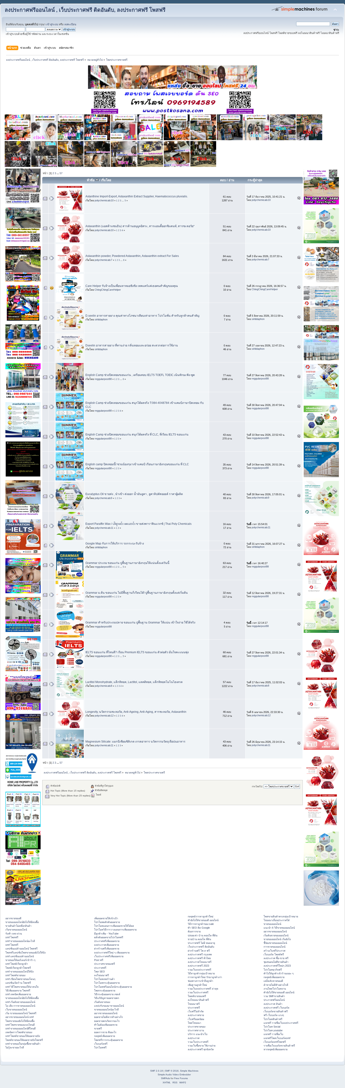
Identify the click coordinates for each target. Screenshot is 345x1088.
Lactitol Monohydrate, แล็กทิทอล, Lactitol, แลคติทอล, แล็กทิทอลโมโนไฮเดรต (134, 682)
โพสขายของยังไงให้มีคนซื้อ (19, 1021)
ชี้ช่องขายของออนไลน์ (275, 943)
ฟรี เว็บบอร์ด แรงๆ (274, 1015)
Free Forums (181, 1078)
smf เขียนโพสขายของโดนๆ (20, 979)
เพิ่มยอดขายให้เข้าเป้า (106, 918)
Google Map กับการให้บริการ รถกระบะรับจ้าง (114, 543)
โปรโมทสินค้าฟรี (273, 1019)
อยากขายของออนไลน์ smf (19, 1017)
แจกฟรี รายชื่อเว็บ (273, 1034)
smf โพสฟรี (11, 937)
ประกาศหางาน (196, 1030)
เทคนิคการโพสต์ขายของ (18, 1032)
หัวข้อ (91, 180)
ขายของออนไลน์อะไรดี (106, 1009)
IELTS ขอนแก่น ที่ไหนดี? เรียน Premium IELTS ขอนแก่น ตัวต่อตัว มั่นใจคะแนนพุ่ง (137, 652)
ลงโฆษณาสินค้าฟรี (198, 999)
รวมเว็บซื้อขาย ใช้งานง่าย (201, 1045)
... (58, 173)
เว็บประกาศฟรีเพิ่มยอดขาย (108, 956)
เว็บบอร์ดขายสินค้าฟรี (276, 1011)
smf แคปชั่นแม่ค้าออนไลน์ (19, 956)
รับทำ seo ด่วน (13, 933)
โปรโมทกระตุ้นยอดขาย (107, 982)
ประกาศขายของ (196, 1026)
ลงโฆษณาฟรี (101, 975)
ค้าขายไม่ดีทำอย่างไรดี (276, 984)
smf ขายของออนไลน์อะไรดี (20, 941)
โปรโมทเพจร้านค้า (104, 979)
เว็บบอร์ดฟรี (100, 1043)
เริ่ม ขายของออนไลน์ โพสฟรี (20, 1013)
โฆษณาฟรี (194, 1003)
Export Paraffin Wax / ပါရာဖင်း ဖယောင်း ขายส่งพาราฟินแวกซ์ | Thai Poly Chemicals (138, 523)
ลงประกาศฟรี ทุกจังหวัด (201, 1049)
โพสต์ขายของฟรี (197, 996)
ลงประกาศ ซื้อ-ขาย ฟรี (276, 958)
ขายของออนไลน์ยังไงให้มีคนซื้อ (22, 922)
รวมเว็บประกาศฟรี (198, 992)
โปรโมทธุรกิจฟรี (273, 969)
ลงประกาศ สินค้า (273, 1003)
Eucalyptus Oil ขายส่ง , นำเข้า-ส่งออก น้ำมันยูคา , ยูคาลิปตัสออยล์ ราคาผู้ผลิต (134, 494)
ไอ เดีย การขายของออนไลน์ (20, 1005)
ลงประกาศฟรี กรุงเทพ (200, 954)
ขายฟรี (98, 1028)
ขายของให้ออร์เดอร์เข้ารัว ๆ (20, 960)
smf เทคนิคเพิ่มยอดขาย (18, 994)
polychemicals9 (103, 498)
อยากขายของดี (13, 918)
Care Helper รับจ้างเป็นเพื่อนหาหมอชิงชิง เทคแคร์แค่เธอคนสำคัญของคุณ (131, 286)
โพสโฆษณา (194, 1022)
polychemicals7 (103, 260)
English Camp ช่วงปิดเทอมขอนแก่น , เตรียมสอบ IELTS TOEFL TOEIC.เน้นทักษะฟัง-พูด (140, 375)
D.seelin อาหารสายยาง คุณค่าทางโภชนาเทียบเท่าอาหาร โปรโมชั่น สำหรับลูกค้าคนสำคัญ (142, 315)
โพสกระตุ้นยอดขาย (104, 990)
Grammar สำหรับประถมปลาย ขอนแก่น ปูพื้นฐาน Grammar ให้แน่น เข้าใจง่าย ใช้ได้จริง (140, 622)
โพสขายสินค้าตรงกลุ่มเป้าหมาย (281, 916)
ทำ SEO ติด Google (199, 927)
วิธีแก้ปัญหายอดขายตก (106, 998)
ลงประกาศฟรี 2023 (198, 965)
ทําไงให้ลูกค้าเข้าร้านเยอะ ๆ (279, 973)
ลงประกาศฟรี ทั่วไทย (199, 958)
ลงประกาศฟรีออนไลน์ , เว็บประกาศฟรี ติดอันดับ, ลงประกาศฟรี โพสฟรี (85, 10)
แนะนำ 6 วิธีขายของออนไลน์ (279, 927)
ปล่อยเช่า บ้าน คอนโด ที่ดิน (202, 935)
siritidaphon (101, 319)
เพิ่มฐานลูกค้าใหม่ (197, 984)
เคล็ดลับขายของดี (273, 980)
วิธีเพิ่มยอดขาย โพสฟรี (17, 990)
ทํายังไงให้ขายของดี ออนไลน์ (203, 920)
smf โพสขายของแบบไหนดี (20, 1024)
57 (61, 173)
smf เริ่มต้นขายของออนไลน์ (20, 1002)
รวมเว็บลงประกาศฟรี (199, 969)
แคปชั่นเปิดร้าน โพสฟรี (18, 982)
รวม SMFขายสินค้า (274, 996)
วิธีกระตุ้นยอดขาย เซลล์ (107, 994)
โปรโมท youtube (273, 1030)
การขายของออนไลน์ (274, 946)
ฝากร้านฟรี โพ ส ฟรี (199, 950)
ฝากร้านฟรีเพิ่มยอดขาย (106, 948)
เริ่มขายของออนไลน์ (16, 929)
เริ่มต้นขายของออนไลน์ (276, 935)
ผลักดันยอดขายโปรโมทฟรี (108, 937)
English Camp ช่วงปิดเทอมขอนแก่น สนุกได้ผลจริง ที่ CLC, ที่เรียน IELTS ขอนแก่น (136, 434)
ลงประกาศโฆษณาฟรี (199, 961)
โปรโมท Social (272, 1026)
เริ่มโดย (106, 180)
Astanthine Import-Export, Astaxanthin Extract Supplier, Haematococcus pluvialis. (136, 196)
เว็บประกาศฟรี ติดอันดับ (201, 946)
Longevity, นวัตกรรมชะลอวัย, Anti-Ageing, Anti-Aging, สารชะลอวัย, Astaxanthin (135, 711)
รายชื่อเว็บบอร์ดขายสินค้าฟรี (279, 1045)
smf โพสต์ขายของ (15, 975)
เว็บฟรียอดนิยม (196, 1019)
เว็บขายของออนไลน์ (16, 1009)
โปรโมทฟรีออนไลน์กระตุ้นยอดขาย (113, 986)
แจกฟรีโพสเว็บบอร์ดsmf (277, 1038)
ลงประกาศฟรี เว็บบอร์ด (276, 1007)
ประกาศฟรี (100, 967)
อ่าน (231, 180)
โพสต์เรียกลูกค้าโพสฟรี (18, 967)
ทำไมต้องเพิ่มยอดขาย (105, 1024)
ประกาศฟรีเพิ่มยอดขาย (106, 941)
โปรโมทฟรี (100, 1047)
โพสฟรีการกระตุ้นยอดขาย (108, 1040)
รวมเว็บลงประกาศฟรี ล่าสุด (203, 988)
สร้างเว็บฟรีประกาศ (274, 950)
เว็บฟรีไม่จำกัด (196, 1011)
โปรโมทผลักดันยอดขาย (107, 922)
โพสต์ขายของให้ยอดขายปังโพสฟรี (24, 1040)
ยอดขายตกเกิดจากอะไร (107, 1021)
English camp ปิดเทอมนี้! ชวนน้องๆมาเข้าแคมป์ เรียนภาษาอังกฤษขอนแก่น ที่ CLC (137, 464)
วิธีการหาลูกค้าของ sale (201, 924)
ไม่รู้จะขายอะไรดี (14, 1047)
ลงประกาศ (193, 1038)
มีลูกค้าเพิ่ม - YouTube (106, 933)
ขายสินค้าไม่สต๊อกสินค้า (18, 925)
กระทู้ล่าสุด (255, 180)
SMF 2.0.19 (156, 1070)
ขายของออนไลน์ (272, 924)
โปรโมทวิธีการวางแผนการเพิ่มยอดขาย (115, 929)
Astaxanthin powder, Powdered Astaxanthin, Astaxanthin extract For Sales (132, 256)
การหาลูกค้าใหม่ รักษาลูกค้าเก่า (205, 977)
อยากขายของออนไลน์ (105, 1013)
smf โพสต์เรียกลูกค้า (16, 963)
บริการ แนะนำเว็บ (197, 1034)
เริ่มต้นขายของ (102, 1002)
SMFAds (165, 1078)
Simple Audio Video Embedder (174, 1074)
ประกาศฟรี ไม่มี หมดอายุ (201, 943)
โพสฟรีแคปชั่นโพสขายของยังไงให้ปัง (25, 952)
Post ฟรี (98, 960)
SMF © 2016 (172, 1070)
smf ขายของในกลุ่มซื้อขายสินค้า (22, 1043)
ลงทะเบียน (70, 24)
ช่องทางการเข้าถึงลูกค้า (200, 980)
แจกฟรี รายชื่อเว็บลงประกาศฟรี (281, 1022)
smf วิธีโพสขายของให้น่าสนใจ (21, 986)
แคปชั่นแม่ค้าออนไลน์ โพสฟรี (21, 948)
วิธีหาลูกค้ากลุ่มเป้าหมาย (201, 973)
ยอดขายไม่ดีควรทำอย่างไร (108, 1017)
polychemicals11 (104, 527)
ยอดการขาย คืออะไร (105, 1032)
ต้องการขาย (194, 931)
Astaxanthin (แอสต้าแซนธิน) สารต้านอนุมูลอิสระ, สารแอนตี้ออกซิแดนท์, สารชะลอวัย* (140, 226)
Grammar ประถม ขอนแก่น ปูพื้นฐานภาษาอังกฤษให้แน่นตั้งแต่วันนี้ (127, 563)
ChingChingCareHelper (108, 289)
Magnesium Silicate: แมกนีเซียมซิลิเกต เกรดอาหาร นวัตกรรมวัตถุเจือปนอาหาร (135, 741)
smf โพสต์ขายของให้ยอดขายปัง (22, 1036)
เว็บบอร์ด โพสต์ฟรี (274, 954)
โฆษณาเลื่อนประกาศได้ (277, 920)
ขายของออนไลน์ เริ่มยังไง (277, 939)
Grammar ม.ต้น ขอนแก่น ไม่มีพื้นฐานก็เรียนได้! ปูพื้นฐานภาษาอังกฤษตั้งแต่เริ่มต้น (136, 592)
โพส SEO (99, 971)
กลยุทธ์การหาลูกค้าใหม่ (200, 916)
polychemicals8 (103, 685)
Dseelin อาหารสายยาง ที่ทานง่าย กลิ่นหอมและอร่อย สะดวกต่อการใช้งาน (131, 345)
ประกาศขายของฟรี (104, 963)
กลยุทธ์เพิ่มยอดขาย (104, 1036)
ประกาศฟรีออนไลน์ (274, 999)
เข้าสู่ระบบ (52, 24)
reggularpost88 (103, 379)
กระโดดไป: (257, 786)
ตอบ (223, 180)
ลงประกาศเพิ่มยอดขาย (106, 944)
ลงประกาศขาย (196, 1015)
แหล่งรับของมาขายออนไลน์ (109, 1005)
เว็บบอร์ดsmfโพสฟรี (275, 1041)
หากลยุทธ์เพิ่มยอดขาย (276, 1049)
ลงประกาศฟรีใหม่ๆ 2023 (277, 965)
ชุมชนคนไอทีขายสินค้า (276, 961)
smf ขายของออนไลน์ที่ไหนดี (20, 1028)
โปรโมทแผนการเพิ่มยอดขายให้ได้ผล (114, 925)
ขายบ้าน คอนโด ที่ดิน (199, 939)
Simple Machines (189, 1070)
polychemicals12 (104, 715)
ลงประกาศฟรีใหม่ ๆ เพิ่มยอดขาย (112, 952)
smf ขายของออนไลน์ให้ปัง (19, 971)
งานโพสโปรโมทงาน (275, 988)
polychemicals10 (104, 200)
